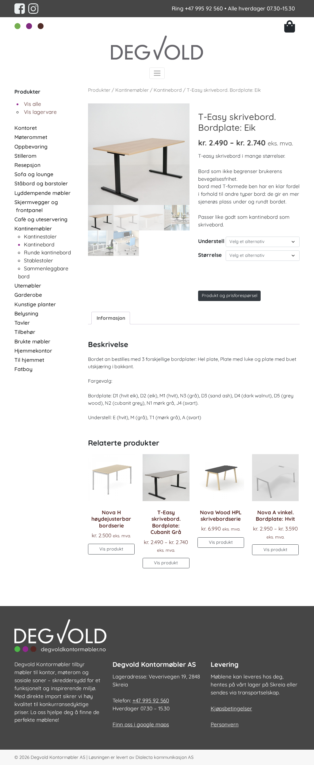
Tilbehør (24, 332)
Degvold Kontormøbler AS (58, 757)
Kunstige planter (35, 304)
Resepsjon (27, 165)
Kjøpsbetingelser (231, 708)
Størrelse (210, 255)
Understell (211, 241)
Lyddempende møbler (42, 193)
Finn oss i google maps (141, 724)
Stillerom (25, 156)
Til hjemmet (29, 360)
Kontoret (25, 128)
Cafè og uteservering (40, 219)
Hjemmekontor (33, 350)
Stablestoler (38, 260)
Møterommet (30, 137)
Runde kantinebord (47, 252)
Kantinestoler (40, 236)
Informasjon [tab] (111, 318)
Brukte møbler (32, 341)
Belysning (26, 313)
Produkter (99, 90)
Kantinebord (39, 244)
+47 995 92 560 (204, 8)
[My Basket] (292, 26)
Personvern (225, 724)
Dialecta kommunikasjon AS (164, 757)
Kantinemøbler (33, 228)
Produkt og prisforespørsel (229, 295)
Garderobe (28, 295)
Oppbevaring (31, 146)
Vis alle (32, 104)
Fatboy (23, 369)
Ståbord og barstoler (41, 183)
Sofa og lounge (33, 174)
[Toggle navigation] (157, 73)
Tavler (22, 322)
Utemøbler (27, 285)
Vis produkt (111, 549)
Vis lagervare (40, 112)
